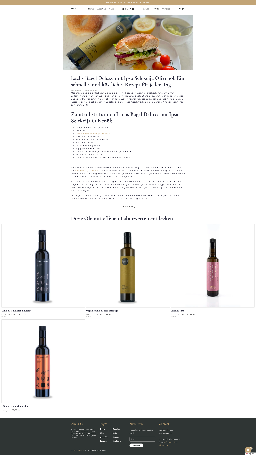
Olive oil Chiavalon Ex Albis (16, 310)
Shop (102, 433)
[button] (250, 454)
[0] (248, 450)
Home (102, 429)
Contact (115, 437)
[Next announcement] (254, 2)
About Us (104, 437)
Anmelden (136, 445)
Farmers (103, 441)
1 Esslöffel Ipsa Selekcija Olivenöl (93, 133)
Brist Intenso (177, 310)
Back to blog (129, 207)
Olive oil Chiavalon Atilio (15, 406)
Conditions (116, 441)
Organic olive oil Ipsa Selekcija (102, 310)
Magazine (116, 429)
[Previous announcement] (2, 2)
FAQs (114, 433)
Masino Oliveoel (77, 450)
